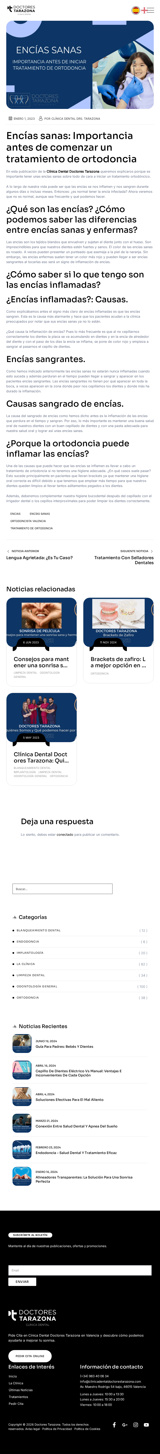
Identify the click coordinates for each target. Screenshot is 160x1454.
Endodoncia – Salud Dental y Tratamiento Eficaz (76, 1153)
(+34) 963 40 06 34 (94, 1376)
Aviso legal (32, 1429)
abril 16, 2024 (46, 1065)
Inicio (13, 1376)
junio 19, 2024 (46, 1041)
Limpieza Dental (25, 672)
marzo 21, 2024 (47, 1121)
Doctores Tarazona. (48, 1424)
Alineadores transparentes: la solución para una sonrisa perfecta (84, 1179)
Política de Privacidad (57, 1429)
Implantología (25, 772)
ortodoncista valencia (28, 521)
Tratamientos (18, 1397)
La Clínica (26, 964)
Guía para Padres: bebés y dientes (64, 1047)
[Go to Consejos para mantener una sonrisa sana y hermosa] (41, 622)
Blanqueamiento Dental (32, 768)
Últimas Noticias (21, 1390)
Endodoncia (28, 941)
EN (144, 10)
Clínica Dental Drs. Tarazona (75, 118)
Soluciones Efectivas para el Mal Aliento (70, 1100)
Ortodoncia (100, 673)
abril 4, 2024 (45, 1094)
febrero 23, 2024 (48, 1147)
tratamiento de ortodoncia (31, 528)
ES (135, 10)
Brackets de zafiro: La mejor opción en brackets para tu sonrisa (118, 668)
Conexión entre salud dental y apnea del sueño (77, 1126)
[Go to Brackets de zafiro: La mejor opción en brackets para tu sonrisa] (118, 622)
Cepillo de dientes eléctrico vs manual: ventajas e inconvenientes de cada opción (79, 1073)
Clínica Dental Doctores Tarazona (73, 171)
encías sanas (40, 513)
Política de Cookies (87, 1429)
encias (15, 513)
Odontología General (30, 776)
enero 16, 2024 (47, 1172)
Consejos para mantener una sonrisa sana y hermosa (41, 665)
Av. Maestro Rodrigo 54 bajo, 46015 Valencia (113, 1387)
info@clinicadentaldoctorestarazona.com (110, 1381)
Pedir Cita (16, 1404)
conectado (65, 834)
